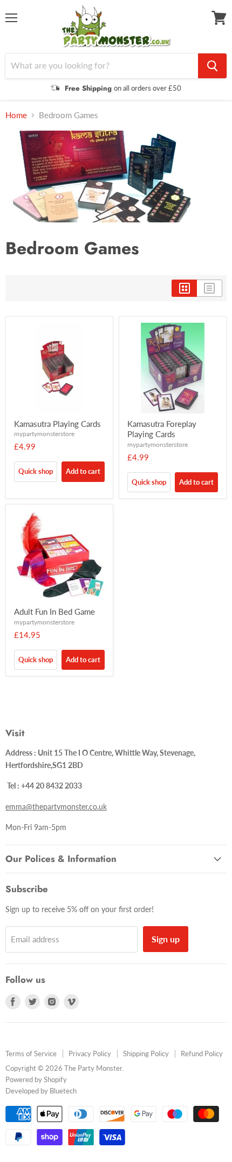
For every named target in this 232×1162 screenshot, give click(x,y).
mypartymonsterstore (44, 434)
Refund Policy (202, 1053)
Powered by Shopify (36, 1079)
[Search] (212, 65)
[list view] (209, 288)
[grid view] (184, 288)
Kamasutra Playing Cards (57, 424)
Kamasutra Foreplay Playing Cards (161, 429)
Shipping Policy (146, 1053)
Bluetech (63, 1090)
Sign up (166, 939)
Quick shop (35, 471)
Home (16, 115)
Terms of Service (31, 1053)
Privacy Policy (90, 1053)
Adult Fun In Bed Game (54, 611)
